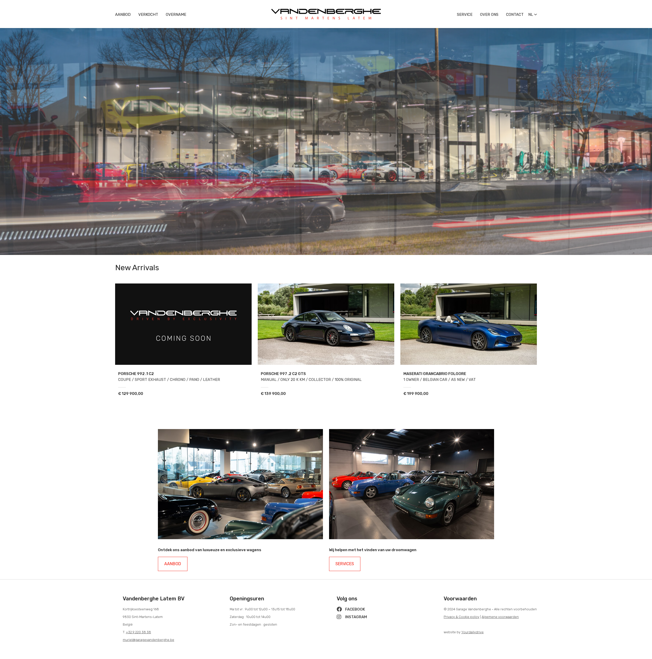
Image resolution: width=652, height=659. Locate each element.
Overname (176, 14)
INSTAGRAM (355, 617)
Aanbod (123, 14)
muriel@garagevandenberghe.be (148, 640)
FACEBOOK (354, 609)
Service (464, 14)
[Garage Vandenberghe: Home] (326, 7)
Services (344, 563)
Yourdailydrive (472, 632)
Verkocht (148, 14)
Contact (515, 14)
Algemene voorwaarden (500, 617)
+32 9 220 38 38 (138, 632)
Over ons (489, 14)
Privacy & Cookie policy (461, 617)
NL (531, 14)
